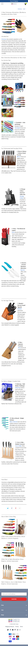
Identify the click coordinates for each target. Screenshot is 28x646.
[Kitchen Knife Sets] (19, 94)
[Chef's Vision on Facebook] (10, 630)
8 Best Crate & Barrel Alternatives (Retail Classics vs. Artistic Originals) (13, 537)
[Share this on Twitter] (7, 508)
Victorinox (4, 39)
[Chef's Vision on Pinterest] (15, 630)
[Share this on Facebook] (11, 508)
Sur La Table (18, 446)
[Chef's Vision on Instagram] (18, 630)
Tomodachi (17, 128)
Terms (21, 626)
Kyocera (23, 270)
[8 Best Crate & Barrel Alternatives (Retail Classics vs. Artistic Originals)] (14, 527)
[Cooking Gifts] (19, 107)
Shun (19, 347)
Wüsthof (19, 309)
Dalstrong (17, 387)
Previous (20, 9)
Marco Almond (13, 421)
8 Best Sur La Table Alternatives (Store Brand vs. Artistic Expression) (12, 560)
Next (24, 9)
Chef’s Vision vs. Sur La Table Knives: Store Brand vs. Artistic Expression (13, 583)
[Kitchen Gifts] (7, 107)
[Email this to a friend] (19, 508)
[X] (8, 630)
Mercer (18, 156)
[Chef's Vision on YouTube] (13, 630)
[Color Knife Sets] (7, 118)
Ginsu (13, 232)
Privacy (17, 626)
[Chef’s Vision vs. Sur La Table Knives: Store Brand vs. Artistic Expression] (14, 572)
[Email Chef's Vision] (20, 630)
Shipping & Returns (9, 626)
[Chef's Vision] (14, 3)
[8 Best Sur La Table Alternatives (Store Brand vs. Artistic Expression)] (14, 549)
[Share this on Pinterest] (15, 508)
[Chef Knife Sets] (7, 94)
